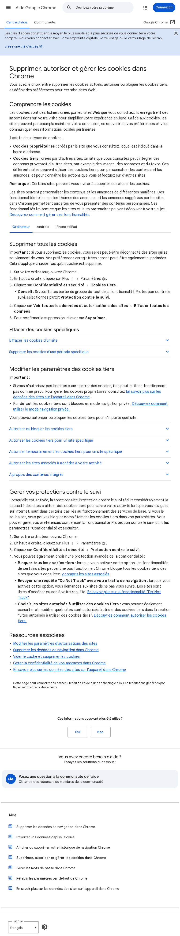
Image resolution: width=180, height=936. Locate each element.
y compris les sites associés (85, 574)
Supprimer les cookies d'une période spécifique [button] (49, 352)
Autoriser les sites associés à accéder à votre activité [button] (55, 463)
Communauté (44, 22)
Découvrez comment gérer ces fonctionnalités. (49, 214)
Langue (18, 921)
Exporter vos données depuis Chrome (45, 837)
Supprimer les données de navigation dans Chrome (56, 650)
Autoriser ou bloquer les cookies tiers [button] (41, 429)
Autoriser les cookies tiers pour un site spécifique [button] (51, 440)
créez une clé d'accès (21, 46)
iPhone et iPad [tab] (66, 227)
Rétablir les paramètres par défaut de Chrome (51, 878)
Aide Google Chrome (36, 7)
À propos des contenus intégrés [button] (36, 474)
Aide (12, 815)
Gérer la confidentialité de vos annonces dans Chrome (59, 663)
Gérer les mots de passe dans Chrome (45, 868)
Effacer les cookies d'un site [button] (33, 340)
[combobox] (104, 7)
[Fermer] (176, 34)
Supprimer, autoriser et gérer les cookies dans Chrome (61, 858)
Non (100, 732)
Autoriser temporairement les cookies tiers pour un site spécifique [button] (65, 451)
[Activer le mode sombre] (44, 926)
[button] (8, 7)
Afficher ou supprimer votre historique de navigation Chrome (63, 847)
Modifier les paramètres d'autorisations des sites (55, 643)
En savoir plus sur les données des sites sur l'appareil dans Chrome (69, 669)
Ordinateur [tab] (21, 227)
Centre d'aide (16, 22)
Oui (78, 732)
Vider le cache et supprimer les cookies (46, 656)
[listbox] (23, 927)
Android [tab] (43, 227)
